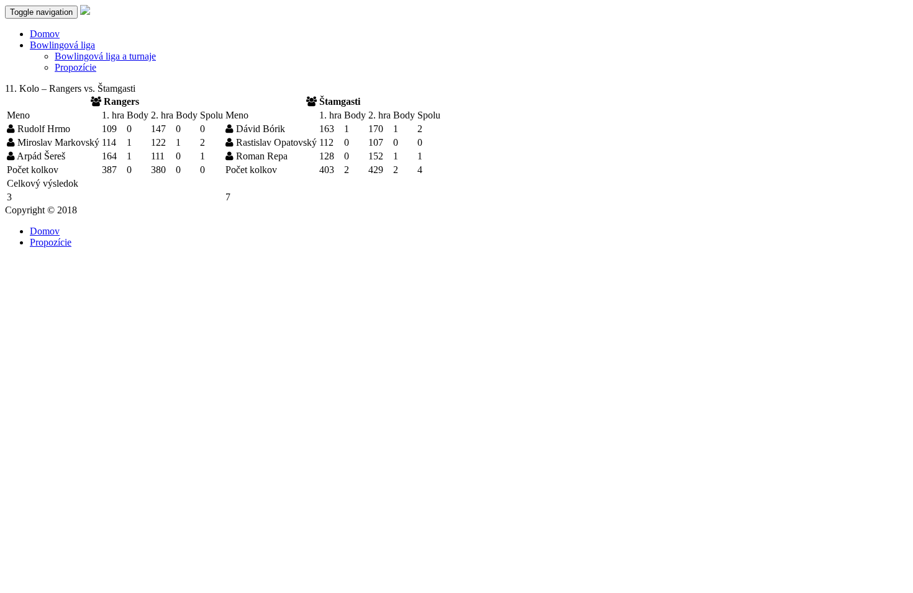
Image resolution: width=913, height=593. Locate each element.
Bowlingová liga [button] (62, 45)
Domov (45, 34)
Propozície (75, 67)
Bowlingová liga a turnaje (105, 56)
